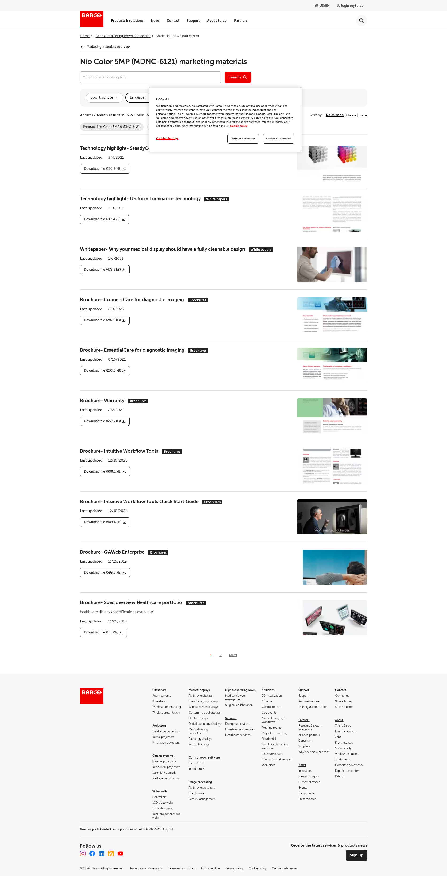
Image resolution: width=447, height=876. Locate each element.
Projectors (159, 725)
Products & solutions (127, 21)
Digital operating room (240, 690)
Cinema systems (162, 755)
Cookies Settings (167, 138)
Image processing (200, 782)
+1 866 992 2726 (156, 829)
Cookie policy (238, 125)
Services (230, 718)
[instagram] (83, 853)
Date (363, 115)
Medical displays (199, 690)
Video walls (159, 791)
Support (193, 21)
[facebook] (92, 853)
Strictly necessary (243, 138)
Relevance (335, 115)
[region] (225, 120)
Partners (240, 21)
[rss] (111, 853)
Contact (173, 21)
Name (351, 115)
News (155, 21)
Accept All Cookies (278, 138)
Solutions (268, 690)
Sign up (356, 855)
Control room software (204, 757)
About (339, 720)
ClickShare (159, 690)
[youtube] (120, 853)
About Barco (217, 21)
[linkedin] (101, 853)
